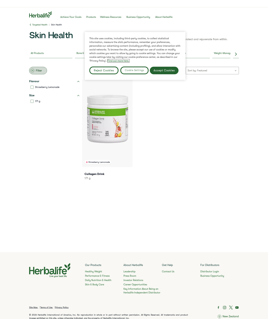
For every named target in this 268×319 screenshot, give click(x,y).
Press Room (129, 275)
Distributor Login (209, 271)
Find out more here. (118, 60)
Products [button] (91, 17)
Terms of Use (46, 307)
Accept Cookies (164, 70)
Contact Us (168, 271)
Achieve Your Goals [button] (70, 17)
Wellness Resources (110, 17)
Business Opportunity (138, 17)
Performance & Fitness (97, 275)
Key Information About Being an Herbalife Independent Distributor (141, 291)
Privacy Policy (62, 307)
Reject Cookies (104, 70)
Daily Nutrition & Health (98, 280)
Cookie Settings (134, 70)
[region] (135, 56)
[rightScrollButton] (236, 54)
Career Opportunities (135, 284)
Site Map (33, 307)
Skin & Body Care (94, 284)
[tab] (50, 54)
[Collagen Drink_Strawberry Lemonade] (107, 133)
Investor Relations (133, 280)
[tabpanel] (134, 132)
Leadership (129, 271)
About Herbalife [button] (163, 17)
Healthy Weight (93, 271)
